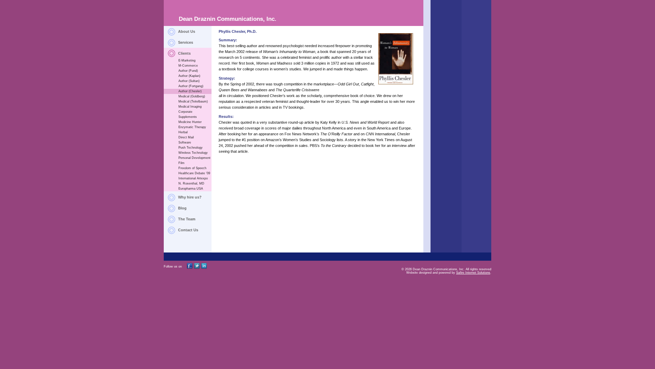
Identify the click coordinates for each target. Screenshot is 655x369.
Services (185, 42)
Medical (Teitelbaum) (193, 101)
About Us (186, 31)
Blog (182, 208)
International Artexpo (193, 178)
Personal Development (194, 158)
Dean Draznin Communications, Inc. (227, 19)
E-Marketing (186, 60)
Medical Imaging (190, 106)
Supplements (187, 117)
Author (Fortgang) (190, 86)
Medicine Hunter (190, 122)
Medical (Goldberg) (191, 96)
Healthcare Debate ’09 (194, 173)
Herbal (183, 132)
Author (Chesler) (190, 91)
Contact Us (188, 230)
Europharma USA (190, 188)
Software (184, 142)
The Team (186, 219)
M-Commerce (188, 65)
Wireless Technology (193, 152)
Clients (184, 53)
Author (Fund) (188, 70)
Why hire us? (190, 197)
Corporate (185, 111)
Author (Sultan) (189, 81)
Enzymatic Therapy (192, 127)
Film (181, 163)
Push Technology (190, 147)
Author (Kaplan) (189, 76)
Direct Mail (186, 137)
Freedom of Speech (192, 168)
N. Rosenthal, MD (191, 183)
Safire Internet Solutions (473, 272)
